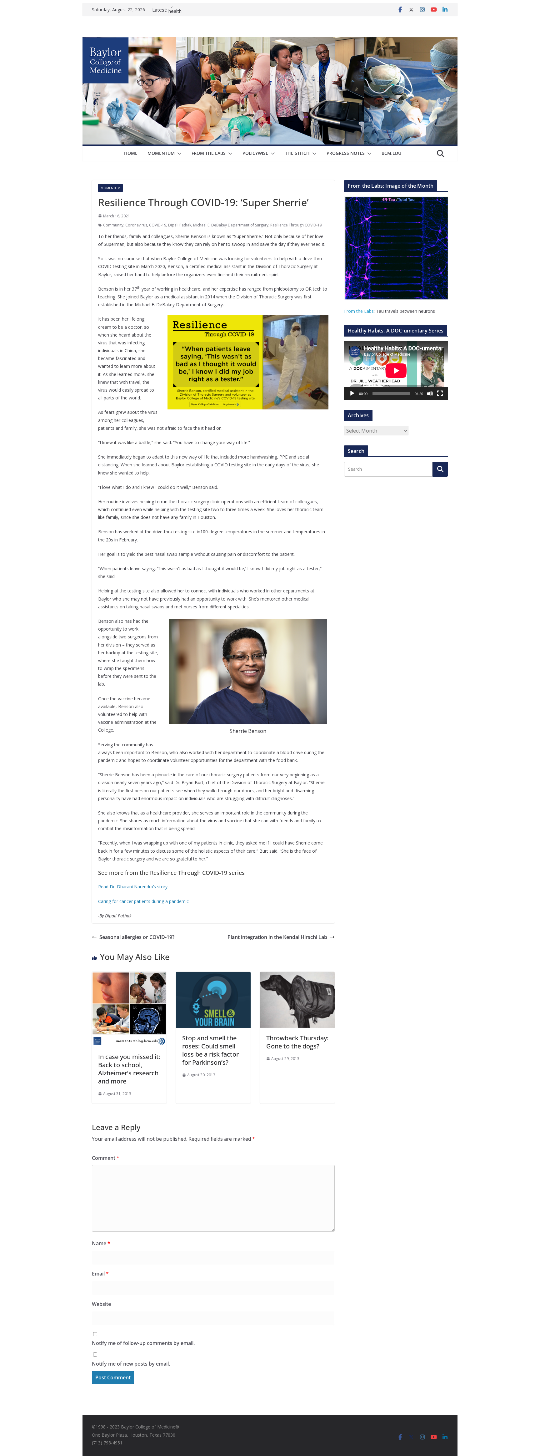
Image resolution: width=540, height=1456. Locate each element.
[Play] (352, 393)
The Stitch (297, 153)
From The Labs (209, 153)
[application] (396, 370)
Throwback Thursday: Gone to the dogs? (297, 1042)
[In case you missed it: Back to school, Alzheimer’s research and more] (129, 976)
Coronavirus (136, 225)
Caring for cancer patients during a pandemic (143, 901)
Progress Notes (346, 153)
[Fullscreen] (440, 393)
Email (100, 1273)
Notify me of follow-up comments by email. (143, 1343)
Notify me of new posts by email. (131, 1363)
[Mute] (430, 393)
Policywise (255, 153)
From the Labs (359, 311)
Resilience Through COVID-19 (296, 225)
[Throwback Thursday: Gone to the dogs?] (297, 976)
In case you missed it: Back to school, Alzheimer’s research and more (129, 1069)
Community (113, 225)
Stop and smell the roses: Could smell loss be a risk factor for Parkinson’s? (210, 1050)
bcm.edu (391, 153)
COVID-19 (157, 225)
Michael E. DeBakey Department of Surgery (230, 225)
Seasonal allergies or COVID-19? (136, 937)
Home (131, 153)
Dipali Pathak (179, 225)
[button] (178, 153)
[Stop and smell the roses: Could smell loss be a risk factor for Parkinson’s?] (213, 976)
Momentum (161, 153)
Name (101, 1243)
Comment (105, 1157)
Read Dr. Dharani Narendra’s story (133, 887)
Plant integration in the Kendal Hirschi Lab (277, 937)
